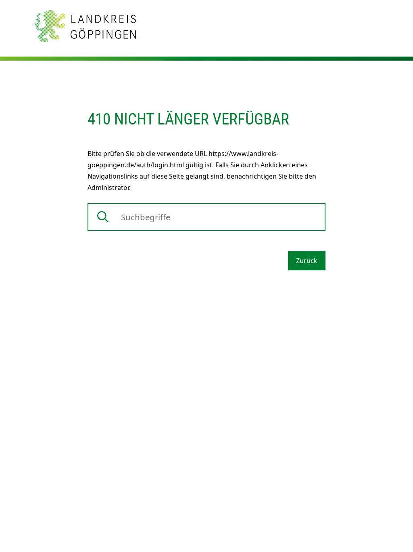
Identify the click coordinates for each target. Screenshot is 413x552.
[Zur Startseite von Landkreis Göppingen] (85, 25)
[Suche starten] (103, 217)
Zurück (306, 260)
